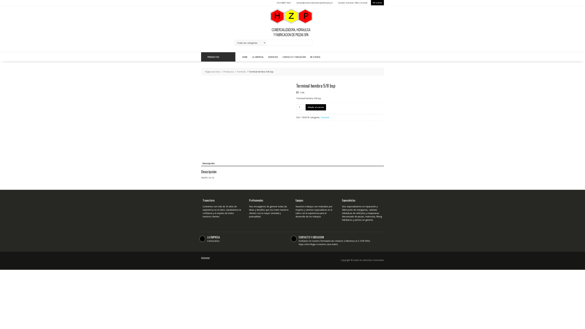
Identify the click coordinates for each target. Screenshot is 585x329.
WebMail (205, 257)
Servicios (273, 56)
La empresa (258, 56)
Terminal (324, 117)
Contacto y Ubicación (294, 56)
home (245, 56)
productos (213, 56)
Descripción (208, 163)
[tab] (208, 163)
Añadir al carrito (316, 107)
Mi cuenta (377, 2)
